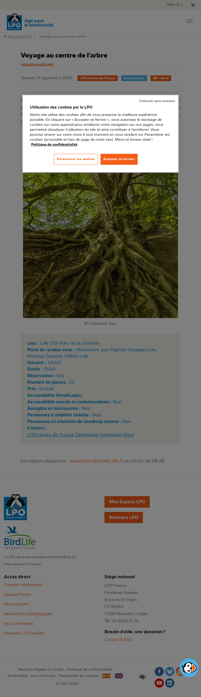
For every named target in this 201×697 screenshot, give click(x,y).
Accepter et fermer (119, 159)
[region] (100, 133)
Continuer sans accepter (157, 101)
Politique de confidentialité (54, 145)
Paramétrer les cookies (76, 159)
